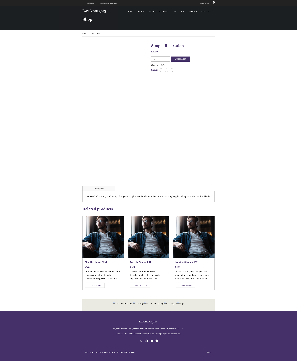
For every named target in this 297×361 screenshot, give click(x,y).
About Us (140, 11)
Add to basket (180, 59)
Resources (163, 11)
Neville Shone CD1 (96, 262)
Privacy (209, 352)
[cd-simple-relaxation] (90, 112)
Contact (193, 11)
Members (205, 11)
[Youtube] (152, 341)
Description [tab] (99, 188)
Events (152, 11)
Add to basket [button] (96, 285)
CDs (98, 33)
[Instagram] (146, 341)
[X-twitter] (141, 341)
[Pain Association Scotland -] (94, 11)
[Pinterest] (171, 70)
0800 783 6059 (90, 3)
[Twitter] (166, 70)
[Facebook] (161, 70)
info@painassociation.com (108, 3)
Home (130, 11)
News (183, 11)
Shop (175, 11)
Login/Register (204, 3)
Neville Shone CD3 (141, 262)
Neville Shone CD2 (186, 262)
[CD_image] (114, 75)
